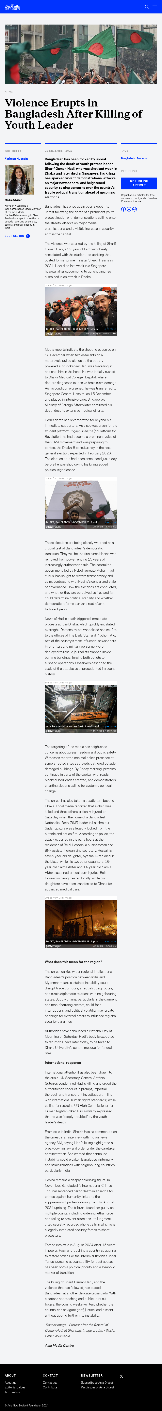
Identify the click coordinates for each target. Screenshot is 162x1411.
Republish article (139, 183)
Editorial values (15, 1387)
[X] (121, 1376)
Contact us (50, 1383)
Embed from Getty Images (59, 285)
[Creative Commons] (139, 209)
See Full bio (14, 236)
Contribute (50, 1387)
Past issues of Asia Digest (97, 1387)
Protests (142, 158)
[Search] (147, 6)
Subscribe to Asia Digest (97, 1383)
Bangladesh (128, 158)
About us (10, 1383)
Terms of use (13, 1392)
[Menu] (155, 6)
